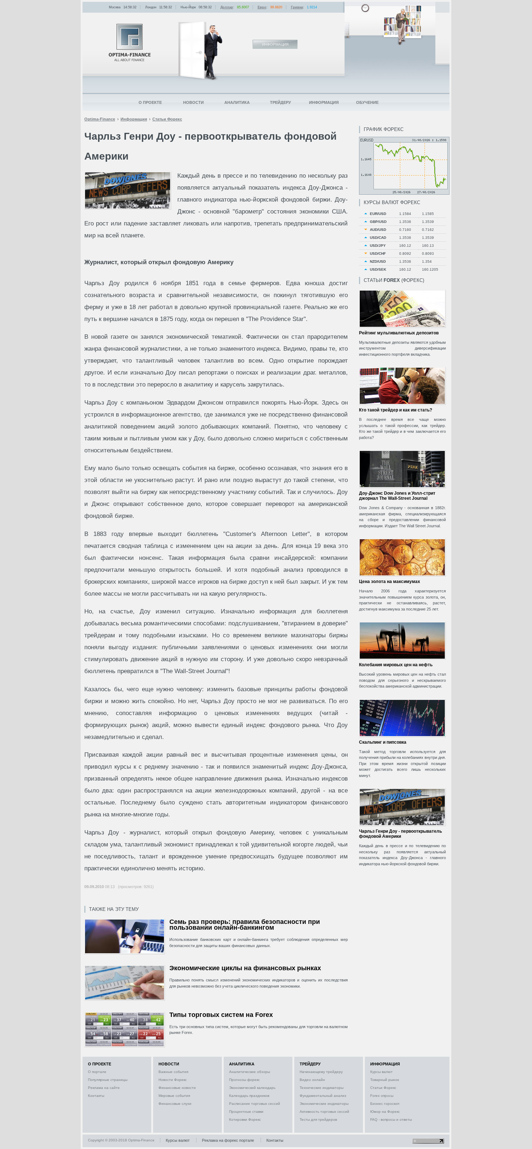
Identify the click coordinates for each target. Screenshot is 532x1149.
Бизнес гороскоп (384, 1104)
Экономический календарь (252, 1088)
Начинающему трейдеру (321, 1072)
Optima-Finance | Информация (129, 43)
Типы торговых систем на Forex (221, 1014)
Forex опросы (381, 1096)
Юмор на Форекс (385, 1112)
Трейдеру (280, 102)
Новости (193, 102)
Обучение (367, 102)
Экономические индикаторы (324, 1104)
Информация (324, 102)
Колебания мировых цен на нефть (395, 664)
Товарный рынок (384, 1080)
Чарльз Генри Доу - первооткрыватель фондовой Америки (400, 834)
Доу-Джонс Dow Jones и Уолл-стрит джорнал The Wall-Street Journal (397, 496)
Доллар (226, 7)
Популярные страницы (107, 1080)
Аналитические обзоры (249, 1072)
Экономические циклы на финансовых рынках (245, 968)
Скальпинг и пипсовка (382, 742)
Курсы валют (381, 1072)
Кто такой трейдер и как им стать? (395, 410)
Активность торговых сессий (324, 1112)
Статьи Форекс (383, 1088)
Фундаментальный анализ (323, 1096)
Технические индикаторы (321, 1088)
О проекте (150, 102)
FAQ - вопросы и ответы (391, 1119)
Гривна (297, 7)
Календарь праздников (249, 1096)
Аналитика (237, 102)
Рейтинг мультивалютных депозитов (399, 332)
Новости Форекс (173, 1080)
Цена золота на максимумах (389, 581)
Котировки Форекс (245, 1119)
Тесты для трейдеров (318, 1119)
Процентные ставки (246, 1112)
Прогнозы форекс (244, 1080)
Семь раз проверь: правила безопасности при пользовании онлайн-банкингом (244, 925)
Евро (262, 7)
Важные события (173, 1072)
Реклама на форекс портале (228, 1140)
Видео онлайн (312, 1080)
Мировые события (174, 1096)
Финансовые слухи (175, 1104)
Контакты (96, 1096)
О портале (97, 1072)
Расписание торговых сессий (254, 1104)
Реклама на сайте (104, 1088)
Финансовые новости (177, 1088)
